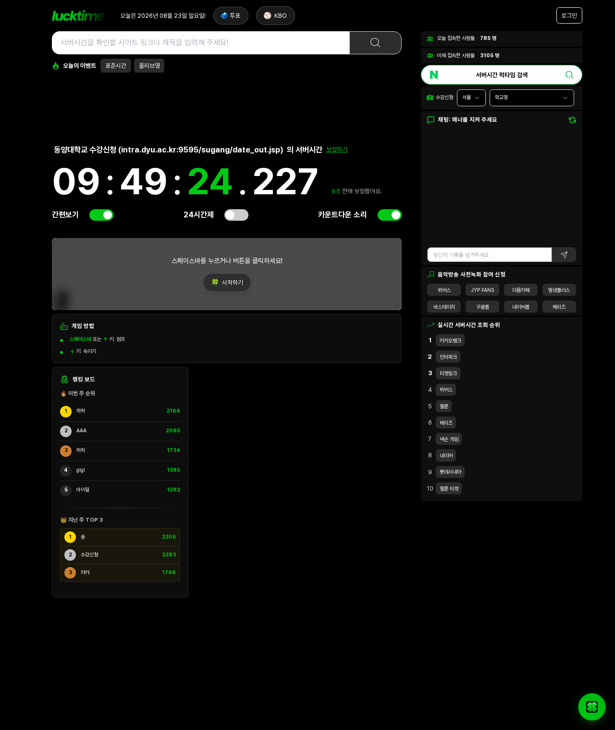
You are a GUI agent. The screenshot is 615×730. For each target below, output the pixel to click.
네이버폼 (520, 307)
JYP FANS (482, 290)
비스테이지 (444, 307)
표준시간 (115, 65)
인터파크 (448, 357)
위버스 (444, 290)
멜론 (444, 406)
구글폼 (482, 307)
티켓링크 (448, 373)
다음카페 (520, 290)
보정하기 (336, 149)
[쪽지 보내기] (591, 706)
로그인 (569, 15)
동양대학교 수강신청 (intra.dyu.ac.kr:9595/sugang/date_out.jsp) (168, 149)
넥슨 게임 (449, 439)
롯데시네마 (450, 472)
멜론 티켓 (449, 489)
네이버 (446, 456)
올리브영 (149, 65)
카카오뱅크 (450, 341)
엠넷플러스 (559, 290)
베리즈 (559, 307)
